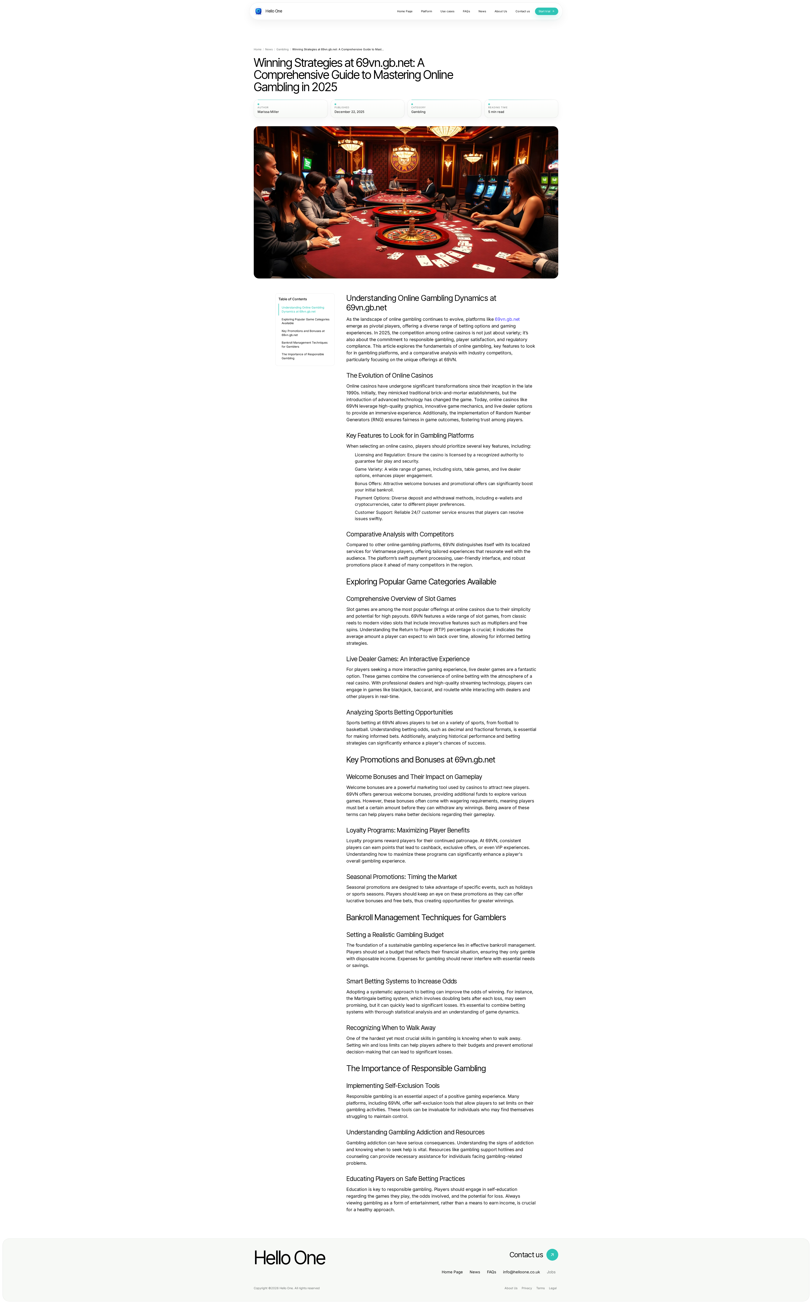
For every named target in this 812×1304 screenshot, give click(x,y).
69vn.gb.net (507, 319)
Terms (540, 1288)
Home (258, 49)
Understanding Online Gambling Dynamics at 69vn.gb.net (303, 309)
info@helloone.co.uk (521, 1272)
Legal (553, 1288)
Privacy (527, 1288)
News (269, 49)
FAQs (491, 1272)
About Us (511, 1288)
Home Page (452, 1272)
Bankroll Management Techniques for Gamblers (305, 344)
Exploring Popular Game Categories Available (305, 321)
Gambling (282, 49)
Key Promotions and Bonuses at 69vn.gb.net (303, 333)
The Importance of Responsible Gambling (303, 356)
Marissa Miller (268, 112)
